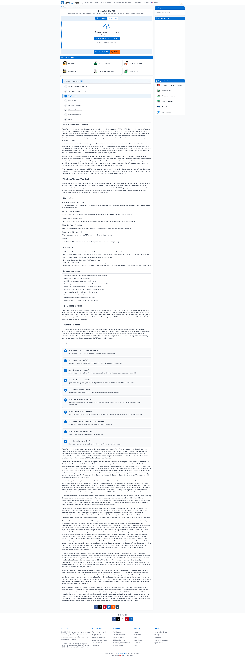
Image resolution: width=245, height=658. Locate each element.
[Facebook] (96, 607)
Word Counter (166, 107)
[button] (106, 81)
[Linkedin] (109, 607)
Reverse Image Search (99, 632)
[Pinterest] (105, 607)
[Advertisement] (170, 49)
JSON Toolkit (96, 645)
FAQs (135, 637)
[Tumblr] (117, 607)
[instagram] (122, 619)
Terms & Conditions (160, 632)
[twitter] (118, 619)
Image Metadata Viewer (99, 640)
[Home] (61, 7)
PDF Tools (67, 7)
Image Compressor (119, 637)
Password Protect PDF (120, 645)
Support (136, 632)
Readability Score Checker (121, 643)
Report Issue (138, 640)
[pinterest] (127, 619)
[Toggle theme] (181, 3)
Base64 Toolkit (97, 643)
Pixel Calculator (118, 632)
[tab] (101, 18)
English (155, 2)
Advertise (157, 637)
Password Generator (168, 96)
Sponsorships (158, 643)
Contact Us (137, 635)
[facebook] (114, 619)
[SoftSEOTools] (70, 2)
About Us (137, 643)
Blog (135, 645)
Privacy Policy (158, 635)
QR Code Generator (168, 112)
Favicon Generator (168, 101)
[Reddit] (113, 607)
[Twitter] (100, 607)
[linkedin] (131, 619)
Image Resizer (166, 90)
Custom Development (161, 640)
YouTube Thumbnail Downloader (172, 85)
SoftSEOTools (122, 653)
